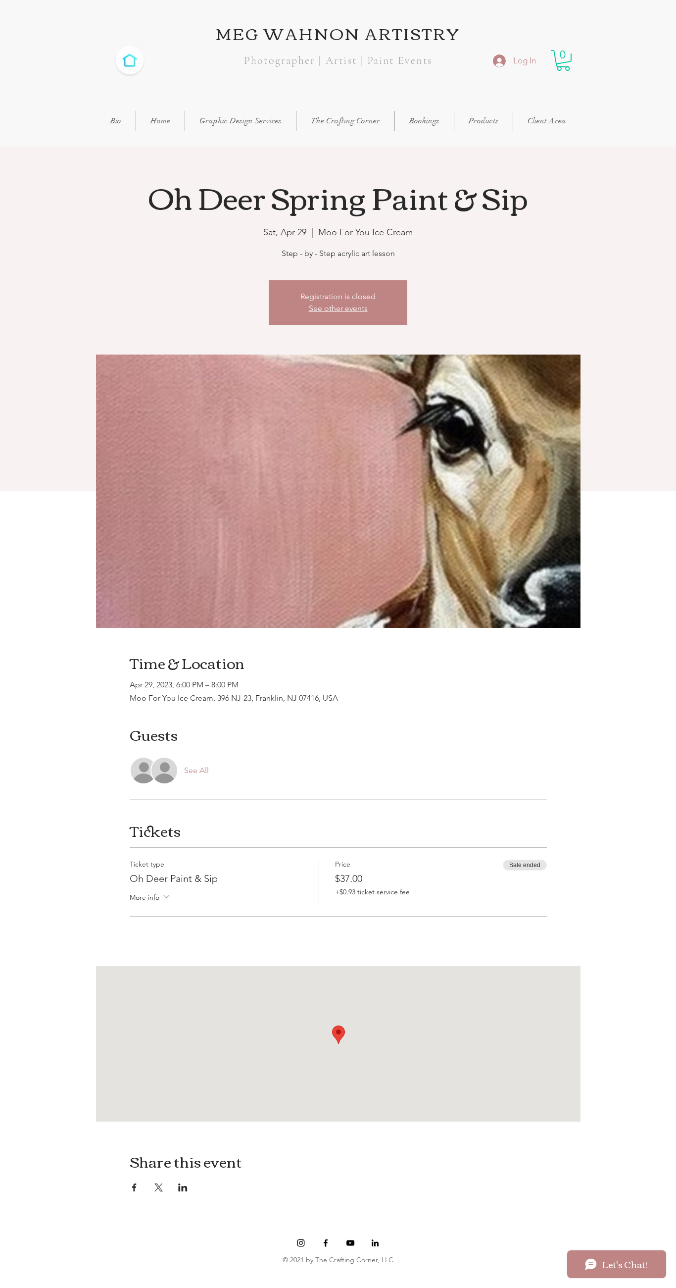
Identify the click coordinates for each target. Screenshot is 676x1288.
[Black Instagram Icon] (301, 1243)
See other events (338, 308)
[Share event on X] (158, 1187)
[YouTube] (350, 1243)
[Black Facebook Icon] (326, 1243)
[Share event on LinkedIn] (183, 1187)
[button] (563, 60)
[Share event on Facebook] (134, 1187)
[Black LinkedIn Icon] (375, 1243)
